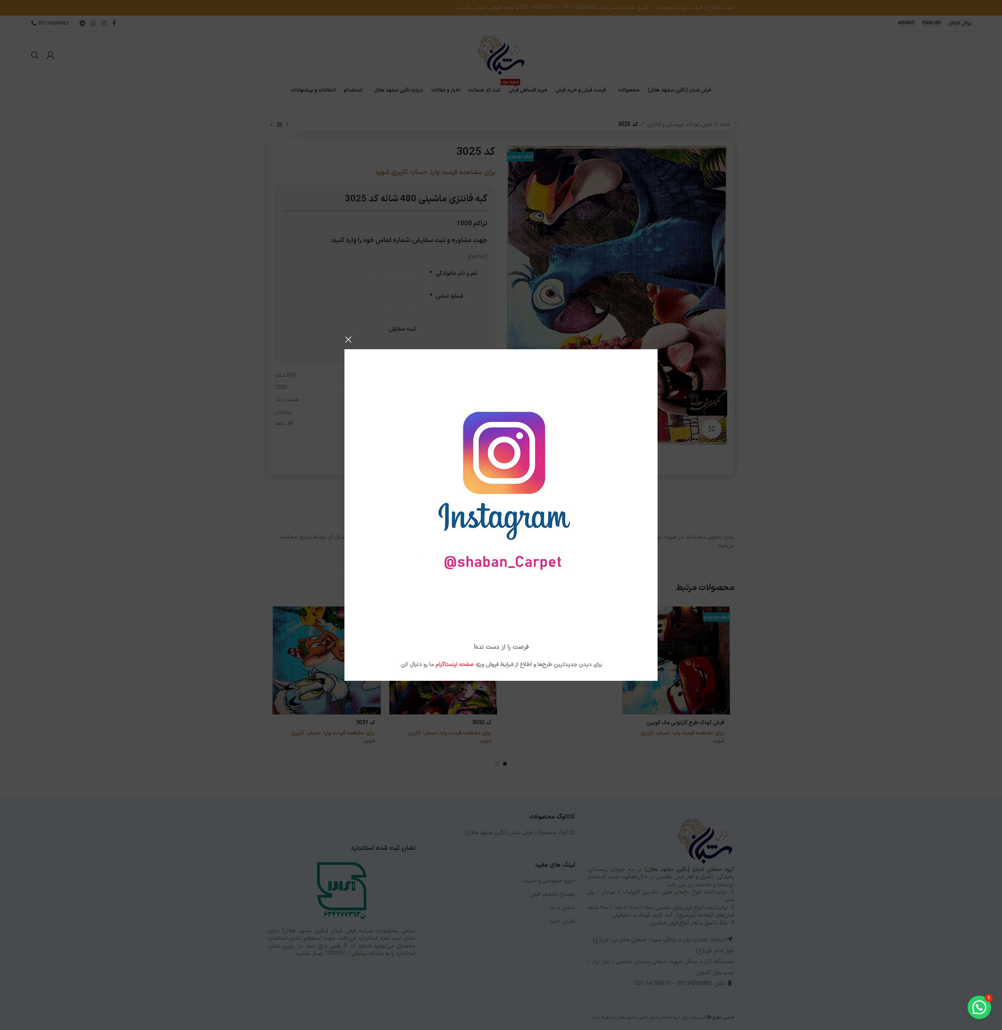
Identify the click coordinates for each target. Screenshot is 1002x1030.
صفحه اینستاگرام (455, 664)
